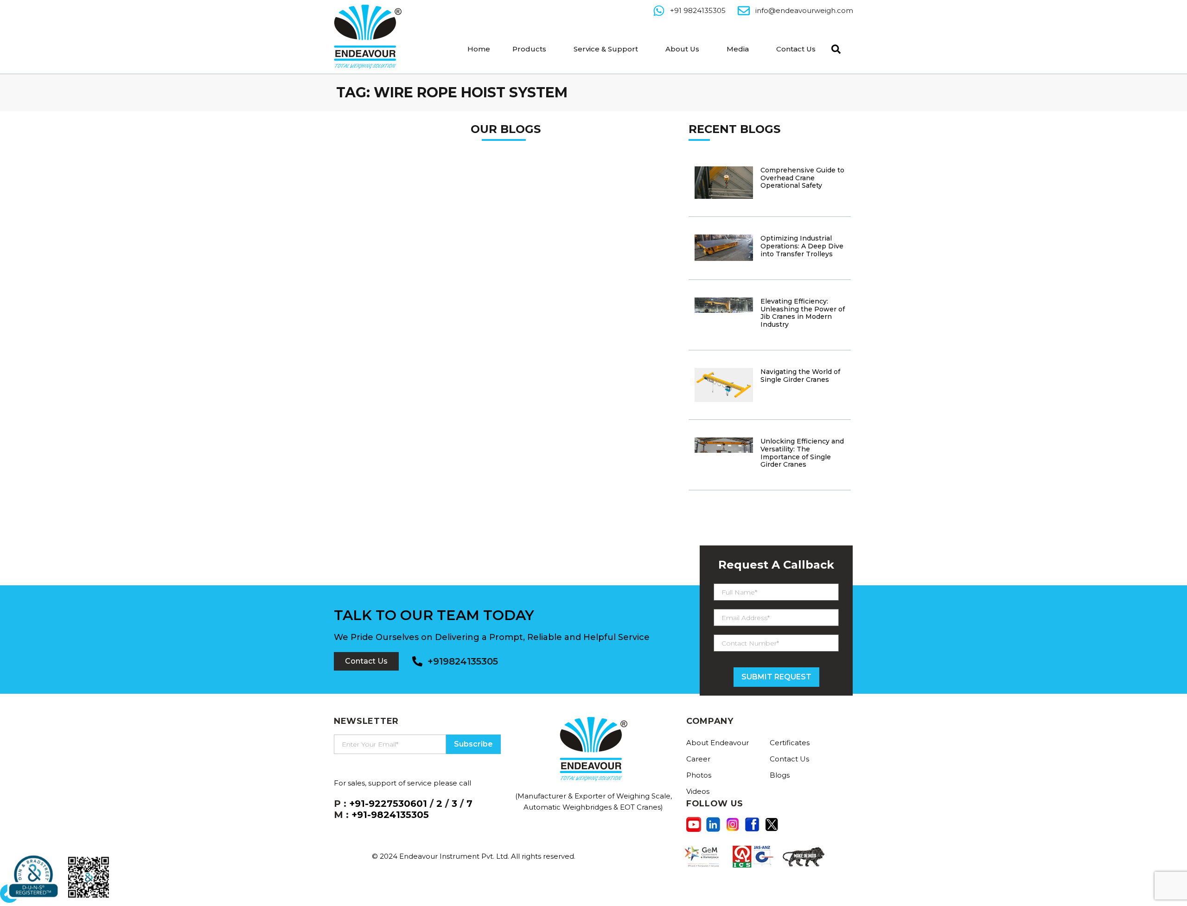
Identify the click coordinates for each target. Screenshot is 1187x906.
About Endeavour (717, 742)
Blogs (780, 775)
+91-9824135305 (390, 814)
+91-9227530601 (388, 803)
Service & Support (606, 48)
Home (478, 48)
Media (738, 48)
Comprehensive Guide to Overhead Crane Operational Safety (802, 178)
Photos (698, 775)
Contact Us (796, 48)
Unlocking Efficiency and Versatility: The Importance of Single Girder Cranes (802, 453)
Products (529, 48)
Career (698, 758)
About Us (682, 48)
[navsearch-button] (834, 48)
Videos (697, 791)
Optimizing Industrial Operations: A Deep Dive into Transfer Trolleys (801, 246)
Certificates (790, 742)
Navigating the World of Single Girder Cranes (800, 375)
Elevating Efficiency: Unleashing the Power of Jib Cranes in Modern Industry (802, 313)
